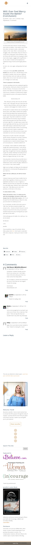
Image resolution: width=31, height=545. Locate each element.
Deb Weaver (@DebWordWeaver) (16, 267)
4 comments (13, 20)
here (13, 231)
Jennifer (6, 18)
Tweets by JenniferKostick (9, 483)
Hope (22, 18)
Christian (18, 18)
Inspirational (6, 20)
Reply (26, 290)
